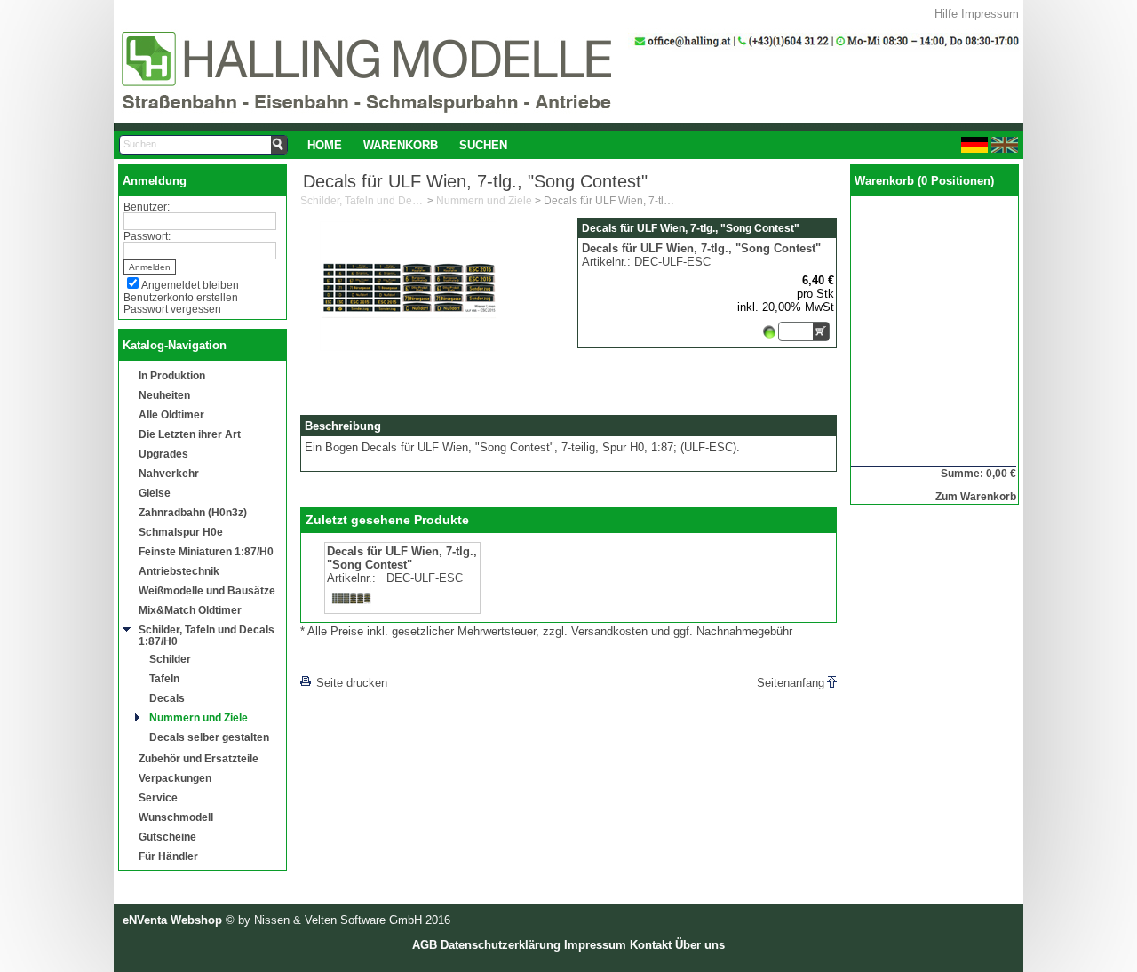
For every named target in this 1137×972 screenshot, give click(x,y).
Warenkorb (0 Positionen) (924, 180)
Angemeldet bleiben (190, 285)
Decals (167, 698)
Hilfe (946, 13)
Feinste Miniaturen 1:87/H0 (206, 551)
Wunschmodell (176, 817)
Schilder (170, 659)
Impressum (990, 13)
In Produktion (172, 375)
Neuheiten (164, 395)
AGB (424, 945)
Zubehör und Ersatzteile (198, 758)
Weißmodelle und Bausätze (207, 590)
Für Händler (168, 856)
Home (324, 145)
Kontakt (651, 945)
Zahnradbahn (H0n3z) (193, 512)
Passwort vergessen (172, 309)
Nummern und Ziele (198, 717)
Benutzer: (146, 206)
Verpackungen (175, 778)
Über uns (700, 945)
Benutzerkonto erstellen (180, 297)
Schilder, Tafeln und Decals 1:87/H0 (206, 635)
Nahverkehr (169, 473)
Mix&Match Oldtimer (190, 610)
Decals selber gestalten (209, 737)
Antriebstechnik (179, 571)
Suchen (483, 145)
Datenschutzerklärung (501, 945)
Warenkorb (400, 145)
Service (158, 797)
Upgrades (163, 453)
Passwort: (147, 236)
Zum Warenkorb (975, 496)
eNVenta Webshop (172, 920)
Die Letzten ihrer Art (190, 434)
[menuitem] (325, 145)
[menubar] (407, 145)
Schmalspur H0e (181, 532)
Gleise (155, 492)
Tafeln (164, 678)
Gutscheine (167, 836)
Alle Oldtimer (171, 414)
